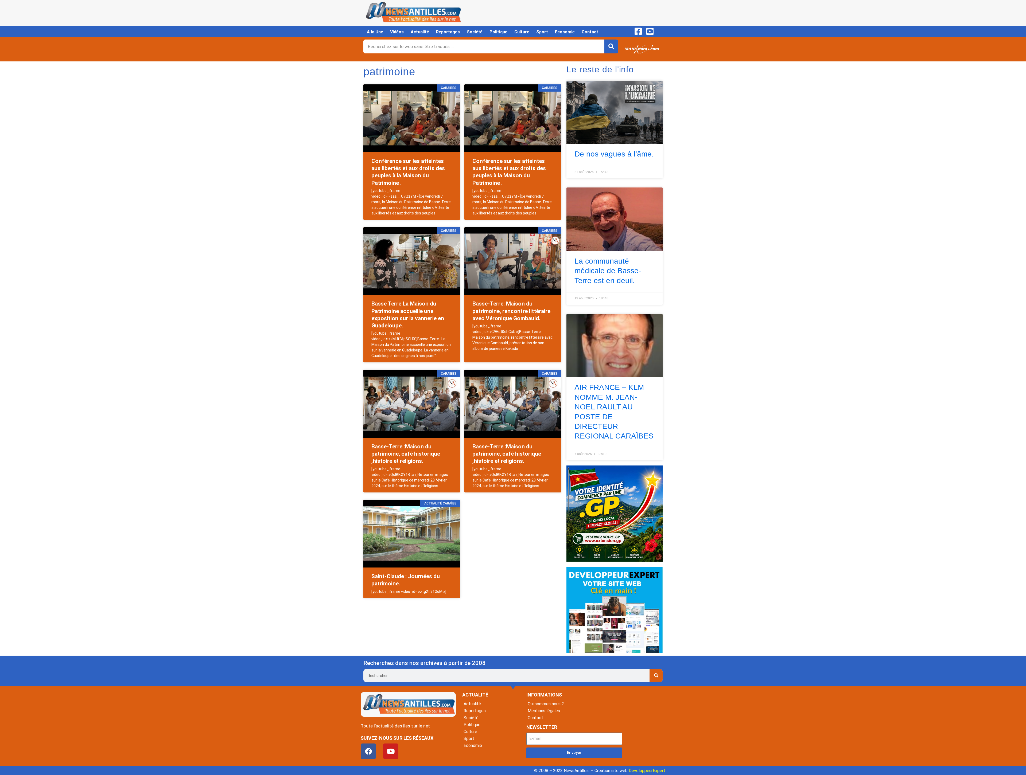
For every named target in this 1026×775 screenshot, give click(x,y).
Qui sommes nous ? (546, 703)
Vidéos (397, 31)
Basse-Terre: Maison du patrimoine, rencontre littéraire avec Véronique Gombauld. (511, 311)
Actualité (420, 31)
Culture (521, 31)
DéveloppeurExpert (647, 770)
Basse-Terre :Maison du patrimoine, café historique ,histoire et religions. (405, 453)
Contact (590, 31)
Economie (565, 31)
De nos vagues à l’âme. (614, 154)
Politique (498, 31)
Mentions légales (544, 710)
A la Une (375, 31)
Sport (542, 31)
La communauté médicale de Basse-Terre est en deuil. (607, 271)
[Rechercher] (611, 46)
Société (475, 31)
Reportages (448, 31)
